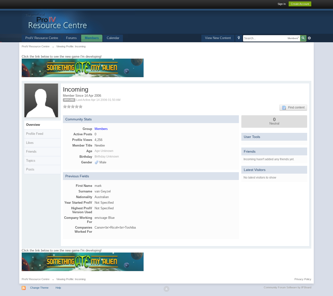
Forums (71, 38)
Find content (295, 107)
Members (92, 38)
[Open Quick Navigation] (238, 38)
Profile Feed (34, 134)
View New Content (218, 38)
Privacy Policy (302, 279)
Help (58, 287)
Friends (31, 151)
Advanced (309, 38)
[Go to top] (166, 289)
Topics (30, 160)
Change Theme (39, 287)
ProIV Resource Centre (41, 38)
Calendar (113, 38)
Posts (30, 169)
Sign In (282, 3)
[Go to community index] (78, 21)
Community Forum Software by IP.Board (287, 287)
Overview (33, 125)
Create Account (300, 3)
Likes (30, 143)
